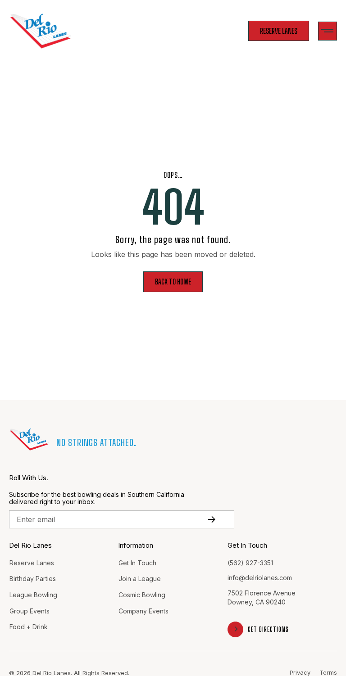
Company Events (143, 611)
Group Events (29, 611)
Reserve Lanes (31, 563)
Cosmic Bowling (141, 595)
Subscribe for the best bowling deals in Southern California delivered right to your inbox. (96, 498)
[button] (327, 31)
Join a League (139, 578)
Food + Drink (28, 627)
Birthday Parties (32, 578)
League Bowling (33, 595)
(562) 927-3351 (250, 563)
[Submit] (211, 519)
